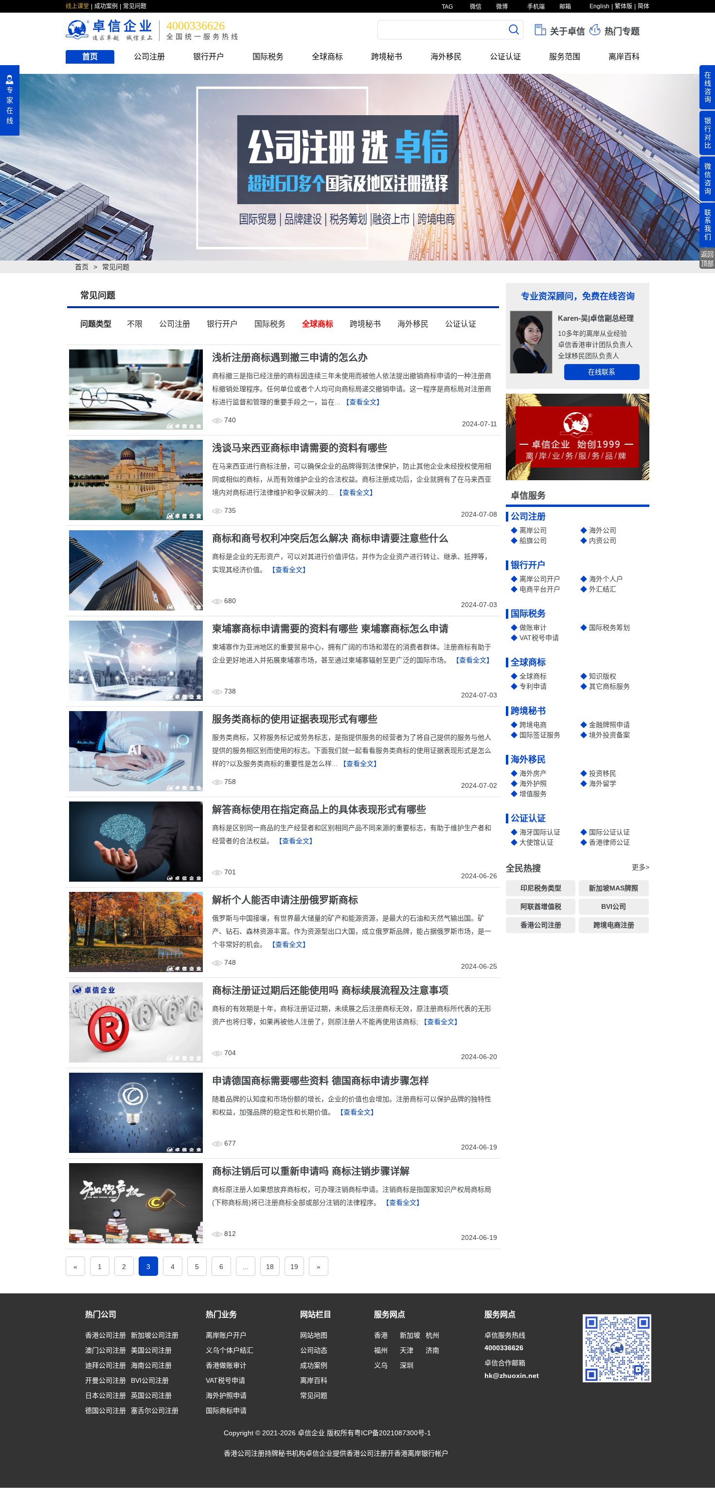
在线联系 (601, 372)
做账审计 (533, 627)
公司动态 (313, 1350)
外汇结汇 (602, 589)
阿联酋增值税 (540, 906)
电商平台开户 (539, 589)
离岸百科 (624, 56)
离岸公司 (533, 530)
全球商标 (327, 56)
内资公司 (602, 540)
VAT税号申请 (539, 638)
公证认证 (505, 56)
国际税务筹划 (609, 627)
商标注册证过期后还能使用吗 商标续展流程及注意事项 (330, 990)
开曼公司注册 (105, 1380)
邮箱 (564, 6)
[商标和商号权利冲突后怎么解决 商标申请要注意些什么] (136, 570)
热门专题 (621, 31)
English (599, 6)
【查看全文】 (362, 402)
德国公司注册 (105, 1410)
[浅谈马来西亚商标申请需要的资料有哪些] (136, 479)
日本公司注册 (105, 1395)
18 (270, 1267)
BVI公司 (613, 906)
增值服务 (533, 794)
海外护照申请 (226, 1395)
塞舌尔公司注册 (155, 1410)
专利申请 (533, 686)
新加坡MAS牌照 (613, 888)
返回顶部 (707, 259)
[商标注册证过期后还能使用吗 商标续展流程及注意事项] (136, 1022)
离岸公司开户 (539, 579)
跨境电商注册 (613, 925)
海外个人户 (606, 579)
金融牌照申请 (609, 725)
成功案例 (106, 6)
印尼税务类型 (540, 888)
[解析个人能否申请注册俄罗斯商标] (136, 931)
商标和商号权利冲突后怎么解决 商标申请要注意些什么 (330, 538)
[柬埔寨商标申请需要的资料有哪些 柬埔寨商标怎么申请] (136, 660)
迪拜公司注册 (105, 1365)
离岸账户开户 (226, 1335)
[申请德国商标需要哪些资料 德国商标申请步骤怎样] (136, 1112)
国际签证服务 (539, 735)
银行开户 (208, 56)
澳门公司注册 (105, 1350)
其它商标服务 (609, 686)
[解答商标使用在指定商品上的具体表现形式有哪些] (136, 841)
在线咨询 (707, 87)
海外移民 (446, 56)
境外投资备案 (609, 735)
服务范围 (564, 56)
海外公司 (602, 530)
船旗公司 (533, 540)
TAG (446, 6)
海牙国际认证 (539, 832)
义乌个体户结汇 (229, 1350)
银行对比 (707, 133)
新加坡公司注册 (155, 1335)
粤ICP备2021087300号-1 (392, 1433)
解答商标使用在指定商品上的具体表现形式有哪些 (319, 809)
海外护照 (533, 783)
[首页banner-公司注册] (357, 167)
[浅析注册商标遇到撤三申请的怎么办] (136, 389)
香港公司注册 (540, 925)
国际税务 (268, 56)
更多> (640, 867)
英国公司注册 (151, 1395)
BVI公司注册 (150, 1380)
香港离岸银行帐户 (421, 1453)
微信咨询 (707, 178)
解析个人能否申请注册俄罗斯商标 (285, 900)
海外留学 (602, 783)
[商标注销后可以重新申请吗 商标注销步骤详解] (136, 1202)
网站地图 (313, 1335)
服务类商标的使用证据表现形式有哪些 (294, 719)
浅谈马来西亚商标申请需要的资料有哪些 (299, 448)
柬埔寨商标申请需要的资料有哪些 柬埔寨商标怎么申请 (330, 629)
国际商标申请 (226, 1410)
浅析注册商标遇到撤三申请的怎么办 (290, 357)
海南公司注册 (151, 1365)
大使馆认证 (536, 842)
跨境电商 (533, 725)
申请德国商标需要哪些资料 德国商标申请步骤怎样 (320, 1081)
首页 (90, 56)
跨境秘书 (386, 56)
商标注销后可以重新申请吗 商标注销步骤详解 (311, 1171)
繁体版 (623, 6)
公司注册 (149, 56)
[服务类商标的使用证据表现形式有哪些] (136, 750)
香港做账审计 (226, 1365)
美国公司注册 (151, 1350)
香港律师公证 (609, 842)
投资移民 (602, 773)
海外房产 (533, 773)
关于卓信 (566, 31)
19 (294, 1267)
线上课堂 (77, 6)
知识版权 (602, 676)
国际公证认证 (609, 832)
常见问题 (134, 6)
